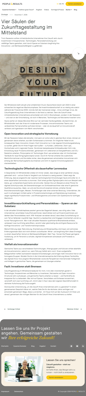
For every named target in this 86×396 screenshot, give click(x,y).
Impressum (5, 391)
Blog (32, 346)
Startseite (4, 346)
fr (63, 4)
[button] (9, 10)
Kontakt (53, 346)
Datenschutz (18, 391)
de (58, 4)
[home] (12, 4)
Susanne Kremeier (19, 346)
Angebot (42, 346)
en (60, 4)
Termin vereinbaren (75, 4)
